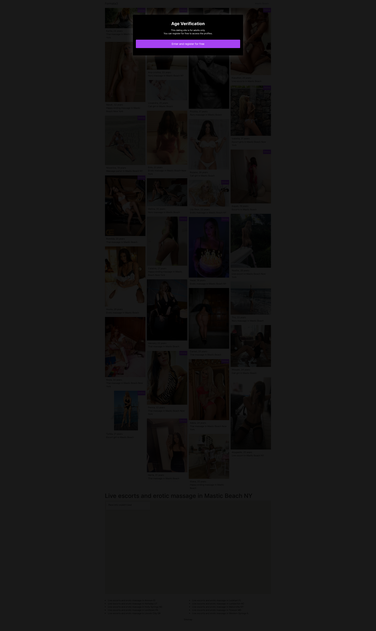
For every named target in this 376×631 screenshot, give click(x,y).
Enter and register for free (188, 43)
